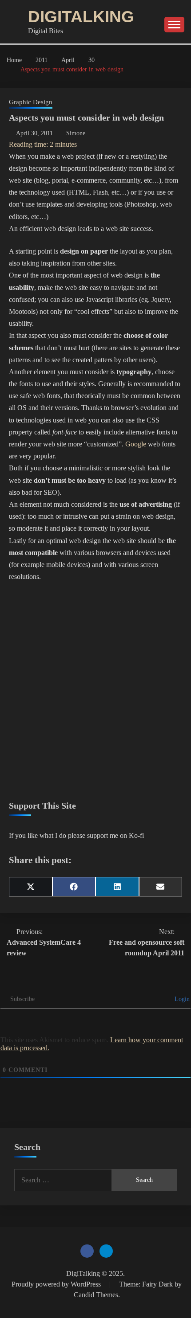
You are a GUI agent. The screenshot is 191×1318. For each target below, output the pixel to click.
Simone (75, 133)
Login (181, 999)
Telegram (106, 1251)
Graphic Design (30, 102)
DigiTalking (81, 17)
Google (135, 444)
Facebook (87, 1251)
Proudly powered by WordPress (57, 1284)
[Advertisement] (95, 691)
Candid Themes (96, 1294)
